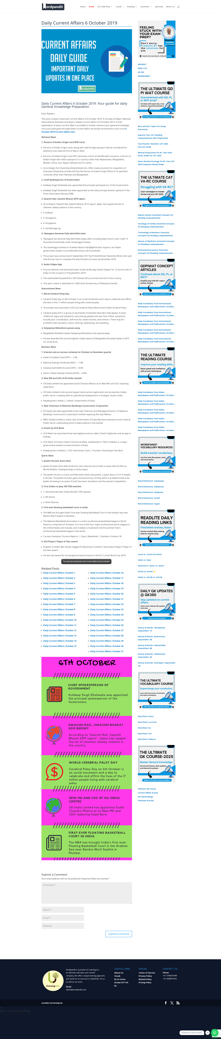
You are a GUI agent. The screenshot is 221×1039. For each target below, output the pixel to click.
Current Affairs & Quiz (148, 793)
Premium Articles (146, 800)
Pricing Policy (145, 982)
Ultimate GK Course (147, 789)
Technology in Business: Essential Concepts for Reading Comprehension (155, 234)
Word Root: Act (145, 733)
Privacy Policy (145, 976)
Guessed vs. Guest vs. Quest (151, 565)
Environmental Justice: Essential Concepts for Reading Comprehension (155, 251)
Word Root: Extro (145, 716)
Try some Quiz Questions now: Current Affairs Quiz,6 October (86, 561)
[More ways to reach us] (207, 1033)
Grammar (144, 7)
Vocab (118, 7)
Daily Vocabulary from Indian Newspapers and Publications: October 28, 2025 (156, 411)
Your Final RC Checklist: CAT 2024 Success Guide (153, 145)
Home (83, 7)
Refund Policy (145, 979)
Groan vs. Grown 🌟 (147, 571)
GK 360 (141, 72)
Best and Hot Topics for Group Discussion (152, 128)
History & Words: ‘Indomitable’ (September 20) (152, 647)
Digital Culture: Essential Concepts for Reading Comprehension (155, 216)
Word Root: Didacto (147, 739)
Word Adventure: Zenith (149, 498)
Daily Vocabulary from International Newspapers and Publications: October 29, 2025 (156, 340)
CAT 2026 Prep (103, 7)
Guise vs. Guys (144, 560)
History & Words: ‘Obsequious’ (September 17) (151, 629)
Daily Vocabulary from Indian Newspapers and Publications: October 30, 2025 (156, 403)
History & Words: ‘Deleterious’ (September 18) (151, 638)
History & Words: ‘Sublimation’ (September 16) (152, 655)
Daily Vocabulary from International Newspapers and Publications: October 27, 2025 (156, 331)
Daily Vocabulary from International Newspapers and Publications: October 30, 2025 (156, 314)
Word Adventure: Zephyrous (151, 486)
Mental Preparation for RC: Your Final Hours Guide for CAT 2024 (155, 154)
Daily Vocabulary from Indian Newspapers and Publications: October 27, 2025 (156, 420)
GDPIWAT (142, 64)
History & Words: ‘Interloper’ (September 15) (156, 664)
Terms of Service (147, 972)
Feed (92, 7)
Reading (131, 7)
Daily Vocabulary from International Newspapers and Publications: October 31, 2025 (156, 305)
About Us (170, 7)
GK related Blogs (145, 796)
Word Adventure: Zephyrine (150, 492)
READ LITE (142, 68)
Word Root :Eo (144, 728)
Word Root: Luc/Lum (147, 722)
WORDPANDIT (144, 76)
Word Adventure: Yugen (149, 504)
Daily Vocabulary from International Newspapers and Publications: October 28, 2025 (156, 323)
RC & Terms (119, 979)
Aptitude (159, 7)
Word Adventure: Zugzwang (151, 481)
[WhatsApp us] (214, 1032)
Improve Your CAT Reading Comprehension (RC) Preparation (153, 136)
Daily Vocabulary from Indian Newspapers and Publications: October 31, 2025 (156, 394)
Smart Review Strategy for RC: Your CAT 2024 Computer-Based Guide (156, 163)
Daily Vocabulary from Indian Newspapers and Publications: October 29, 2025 (156, 429)
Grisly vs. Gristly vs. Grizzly (150, 577)
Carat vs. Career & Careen (150, 554)
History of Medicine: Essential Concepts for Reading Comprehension (156, 242)
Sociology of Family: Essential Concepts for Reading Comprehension (156, 225)
